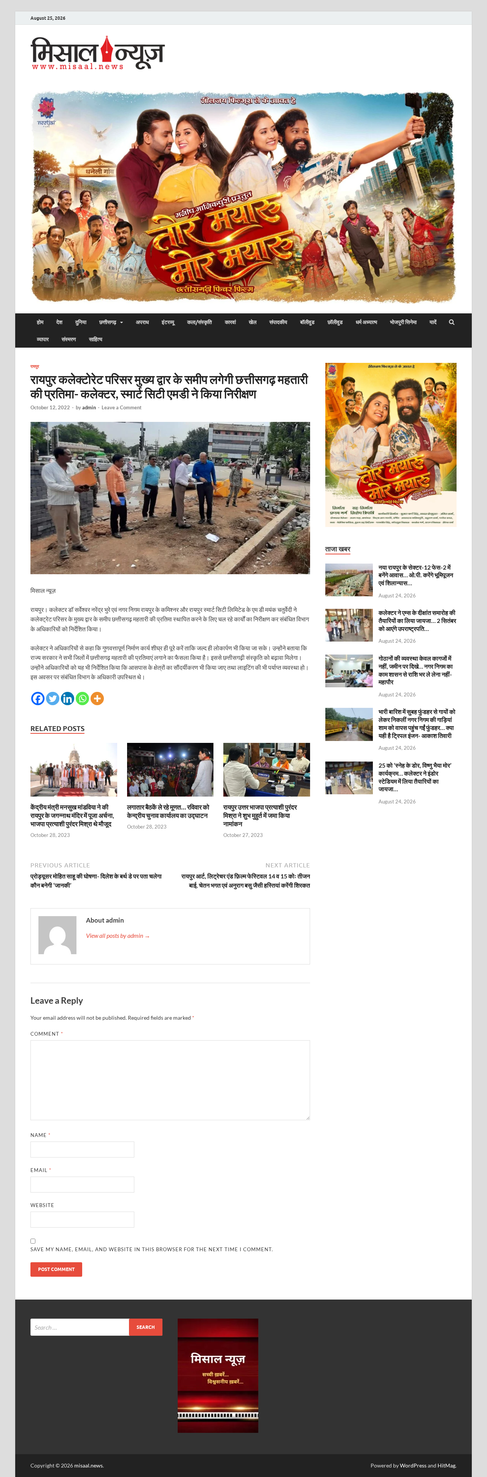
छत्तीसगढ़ (107, 322)
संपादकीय (278, 322)
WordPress (413, 1465)
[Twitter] (52, 698)
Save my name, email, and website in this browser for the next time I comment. (151, 1249)
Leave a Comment (122, 407)
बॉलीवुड (307, 322)
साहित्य (95, 339)
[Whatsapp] (82, 698)
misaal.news (88, 1465)
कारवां (230, 322)
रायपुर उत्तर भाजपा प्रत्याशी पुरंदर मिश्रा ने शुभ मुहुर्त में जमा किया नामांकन (260, 815)
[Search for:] (96, 1327)
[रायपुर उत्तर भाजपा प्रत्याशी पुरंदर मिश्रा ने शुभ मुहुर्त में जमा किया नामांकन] (266, 798)
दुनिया (80, 322)
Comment (46, 1034)
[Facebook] (38, 698)
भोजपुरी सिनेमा (403, 322)
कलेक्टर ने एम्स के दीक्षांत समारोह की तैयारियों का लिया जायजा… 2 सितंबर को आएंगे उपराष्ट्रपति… (417, 620)
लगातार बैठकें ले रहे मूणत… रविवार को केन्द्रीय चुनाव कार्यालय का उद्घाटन (168, 811)
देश (59, 322)
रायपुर (34, 366)
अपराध (142, 322)
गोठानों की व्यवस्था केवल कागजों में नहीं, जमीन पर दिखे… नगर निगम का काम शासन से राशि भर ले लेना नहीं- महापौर (416, 670)
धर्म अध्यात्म (366, 322)
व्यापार (43, 339)
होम (40, 322)
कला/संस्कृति (199, 322)
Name (40, 1135)
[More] (97, 698)
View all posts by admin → (118, 935)
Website (42, 1205)
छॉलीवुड (335, 322)
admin (89, 407)
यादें (433, 322)
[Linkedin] (67, 698)
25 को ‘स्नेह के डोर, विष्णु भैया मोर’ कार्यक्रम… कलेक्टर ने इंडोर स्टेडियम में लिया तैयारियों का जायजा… (415, 777)
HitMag (446, 1465)
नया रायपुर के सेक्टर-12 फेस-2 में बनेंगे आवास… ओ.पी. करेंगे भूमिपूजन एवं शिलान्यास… (416, 575)
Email (40, 1170)
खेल (252, 322)
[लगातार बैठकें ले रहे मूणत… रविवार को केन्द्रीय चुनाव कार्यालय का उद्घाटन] (170, 798)
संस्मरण (69, 339)
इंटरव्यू (168, 322)
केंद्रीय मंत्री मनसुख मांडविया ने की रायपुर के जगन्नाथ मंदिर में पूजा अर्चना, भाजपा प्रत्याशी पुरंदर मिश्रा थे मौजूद (72, 815)
